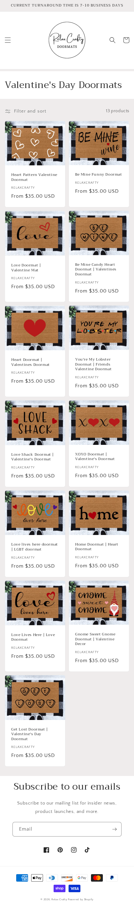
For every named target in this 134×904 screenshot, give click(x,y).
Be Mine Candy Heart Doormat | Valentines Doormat (96, 269)
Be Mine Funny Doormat (98, 174)
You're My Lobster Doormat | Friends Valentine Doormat (93, 364)
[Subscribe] (114, 829)
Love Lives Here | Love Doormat (33, 637)
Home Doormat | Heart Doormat (96, 547)
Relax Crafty (59, 899)
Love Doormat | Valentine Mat (26, 268)
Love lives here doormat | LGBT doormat (34, 547)
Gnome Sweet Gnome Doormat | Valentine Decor (95, 639)
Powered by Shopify (80, 899)
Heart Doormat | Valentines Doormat (30, 362)
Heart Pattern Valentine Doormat (34, 177)
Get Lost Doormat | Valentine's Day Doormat (29, 734)
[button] (8, 40)
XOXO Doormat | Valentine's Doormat (95, 457)
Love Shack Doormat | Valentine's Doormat (32, 457)
